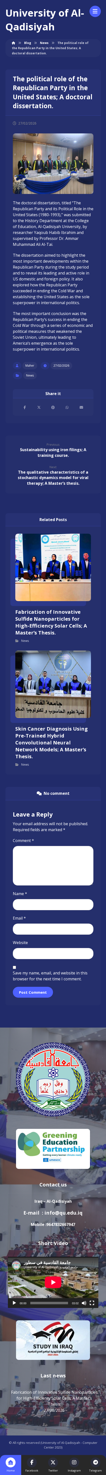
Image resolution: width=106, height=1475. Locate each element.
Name (20, 893)
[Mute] (84, 1303)
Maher (29, 365)
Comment (23, 840)
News (30, 375)
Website (20, 942)
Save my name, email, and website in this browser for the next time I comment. (50, 976)
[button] (25, 407)
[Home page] (13, 43)
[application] (53, 1282)
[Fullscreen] (91, 1303)
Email (19, 918)
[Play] (14, 1303)
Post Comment (33, 992)
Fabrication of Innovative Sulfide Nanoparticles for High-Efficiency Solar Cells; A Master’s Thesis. (54, 1398)
